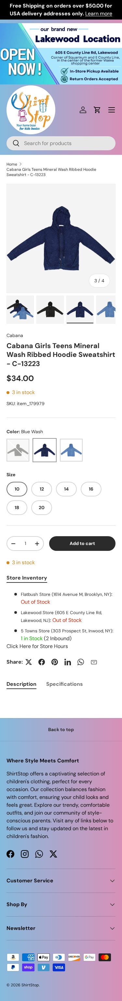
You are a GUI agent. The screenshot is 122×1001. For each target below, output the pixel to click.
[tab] (21, 684)
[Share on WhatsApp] (80, 662)
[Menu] (111, 110)
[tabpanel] (61, 620)
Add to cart (82, 543)
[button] (97, 110)
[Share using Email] (93, 662)
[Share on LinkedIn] (67, 662)
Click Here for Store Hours (37, 646)
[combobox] (61, 143)
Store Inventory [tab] (27, 577)
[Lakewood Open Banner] (61, 26)
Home (12, 164)
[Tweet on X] (28, 662)
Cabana (15, 335)
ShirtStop (30, 985)
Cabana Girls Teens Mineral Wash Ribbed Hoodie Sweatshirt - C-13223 (51, 172)
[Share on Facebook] (41, 662)
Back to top (61, 729)
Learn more (98, 13)
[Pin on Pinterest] (54, 662)
